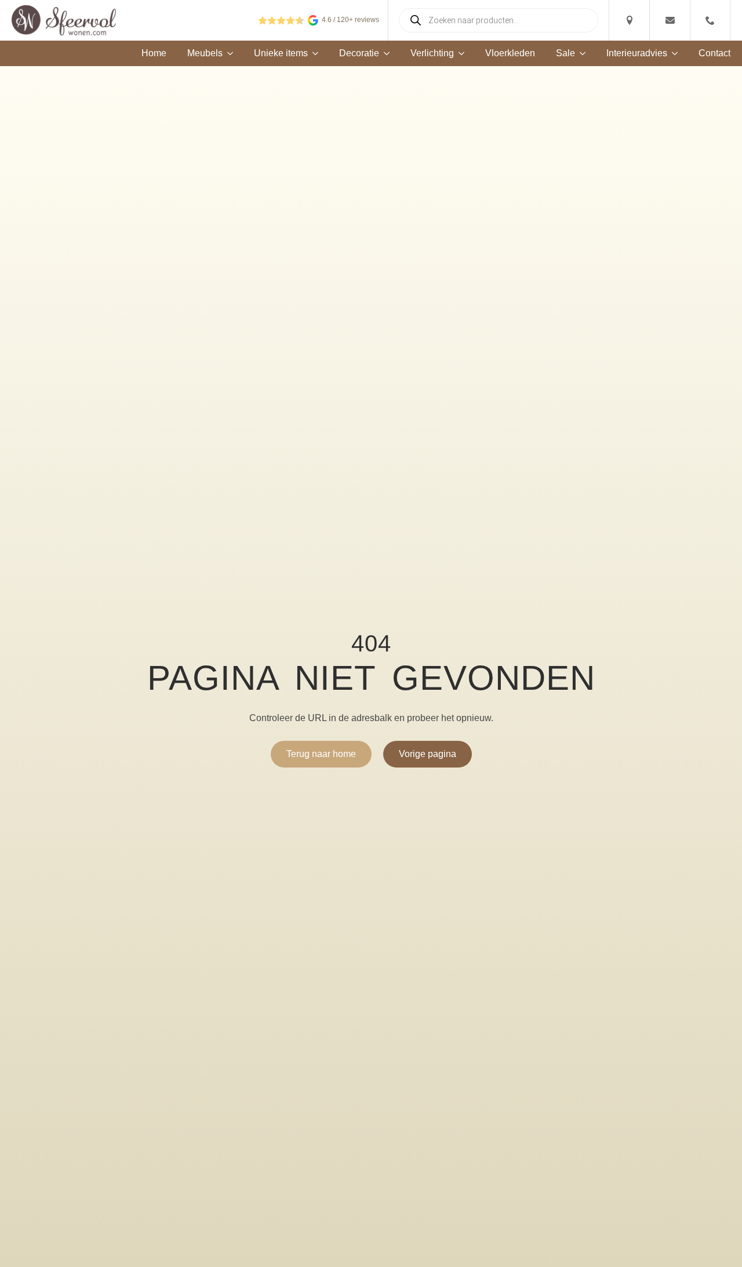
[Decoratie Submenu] (384, 53)
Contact (714, 53)
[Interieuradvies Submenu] (672, 53)
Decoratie (359, 53)
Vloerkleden (510, 53)
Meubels (205, 53)
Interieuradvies (636, 53)
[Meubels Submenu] (228, 53)
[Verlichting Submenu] (459, 53)
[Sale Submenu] (580, 53)
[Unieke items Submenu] (313, 53)
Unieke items (281, 53)
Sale (565, 53)
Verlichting (432, 53)
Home (153, 53)
